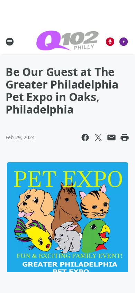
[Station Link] (67, 41)
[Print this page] (124, 137)
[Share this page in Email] (111, 137)
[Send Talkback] (110, 41)
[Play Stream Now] (123, 41)
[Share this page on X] (98, 137)
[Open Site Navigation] (10, 41)
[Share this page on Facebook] (85, 137)
